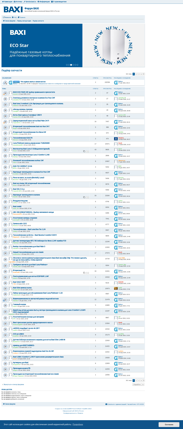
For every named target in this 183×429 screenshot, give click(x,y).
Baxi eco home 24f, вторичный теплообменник (31, 183)
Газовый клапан (19, 304)
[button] (144, 74)
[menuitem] (14, 17)
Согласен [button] (169, 425)
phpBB (69, 408)
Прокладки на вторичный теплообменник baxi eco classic (36, 374)
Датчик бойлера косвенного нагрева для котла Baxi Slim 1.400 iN (39, 340)
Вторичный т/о (19, 270)
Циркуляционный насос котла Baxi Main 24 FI (31, 121)
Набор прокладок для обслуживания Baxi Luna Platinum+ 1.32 (38, 293)
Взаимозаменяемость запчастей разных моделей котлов (36, 299)
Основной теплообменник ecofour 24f (28, 160)
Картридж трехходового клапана (26, 195)
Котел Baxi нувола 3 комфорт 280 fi (27, 115)
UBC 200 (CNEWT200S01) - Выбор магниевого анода (33, 212)
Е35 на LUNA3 (18, 334)
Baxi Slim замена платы (22, 288)
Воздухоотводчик (20, 201)
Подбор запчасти (11, 70)
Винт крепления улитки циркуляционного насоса (33, 322)
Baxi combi (17, 206)
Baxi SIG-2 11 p (19, 189)
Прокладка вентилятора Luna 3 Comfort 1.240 (31, 155)
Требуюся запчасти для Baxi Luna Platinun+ (30, 265)
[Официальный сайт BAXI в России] (13, 9)
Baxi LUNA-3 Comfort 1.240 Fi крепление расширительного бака (38, 357)
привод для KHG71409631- (24, 345)
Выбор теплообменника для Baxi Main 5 (29, 246)
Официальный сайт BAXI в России (73, 411)
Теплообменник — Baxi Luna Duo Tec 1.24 (29, 229)
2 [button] (136, 74)
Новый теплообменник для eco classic (28, 252)
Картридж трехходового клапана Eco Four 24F (31, 172)
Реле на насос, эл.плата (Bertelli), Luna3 (28, 178)
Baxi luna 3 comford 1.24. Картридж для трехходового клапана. (38, 104)
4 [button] (141, 74)
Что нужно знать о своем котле (33, 82)
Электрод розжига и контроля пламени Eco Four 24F (34, 98)
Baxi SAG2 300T (19, 282)
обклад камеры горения (22, 109)
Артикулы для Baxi (20, 363)
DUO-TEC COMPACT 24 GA (22, 166)
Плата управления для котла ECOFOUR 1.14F (31, 276)
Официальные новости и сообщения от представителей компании (59, 83)
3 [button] (138, 74)
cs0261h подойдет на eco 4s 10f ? (26, 328)
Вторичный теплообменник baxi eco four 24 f (31, 126)
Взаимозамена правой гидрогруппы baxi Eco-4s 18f (33, 351)
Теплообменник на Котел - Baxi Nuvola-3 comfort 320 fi (35, 235)
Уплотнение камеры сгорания (25, 218)
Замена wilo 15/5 (20, 224)
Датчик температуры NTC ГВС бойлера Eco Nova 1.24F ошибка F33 (39, 241)
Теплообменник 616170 (22, 138)
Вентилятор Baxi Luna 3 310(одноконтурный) (31, 149)
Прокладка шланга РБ (21, 368)
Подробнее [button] (78, 424)
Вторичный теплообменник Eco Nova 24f (29, 132)
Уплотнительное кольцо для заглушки (28, 317)
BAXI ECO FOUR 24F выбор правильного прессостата (34, 92)
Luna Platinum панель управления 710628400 (31, 143)
